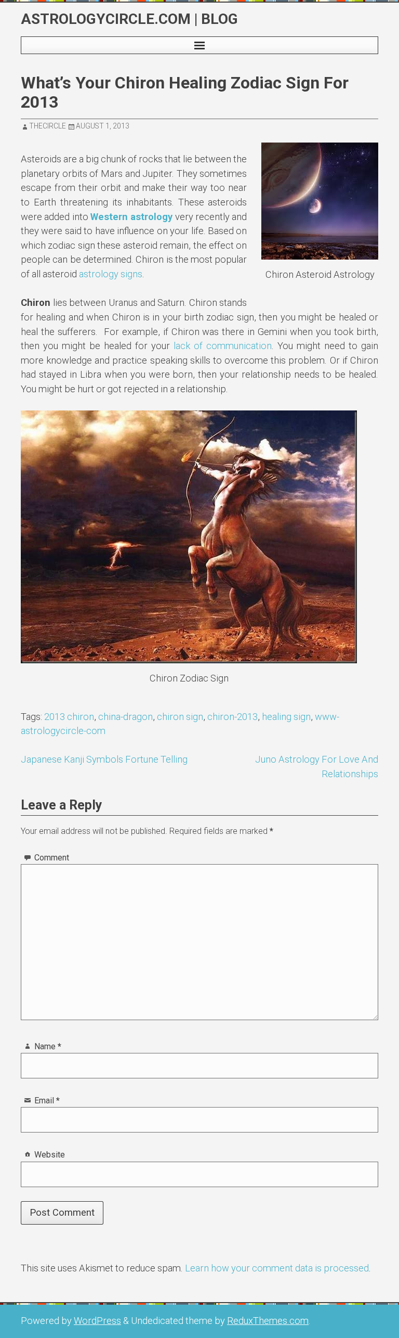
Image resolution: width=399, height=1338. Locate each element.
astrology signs (110, 273)
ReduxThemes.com (268, 1320)
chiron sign (180, 716)
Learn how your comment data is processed (277, 1268)
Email (47, 1100)
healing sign (286, 716)
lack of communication (223, 345)
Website (49, 1155)
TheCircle (47, 126)
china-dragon (125, 716)
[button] (199, 45)
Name (47, 1046)
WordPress (97, 1320)
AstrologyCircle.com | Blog (129, 19)
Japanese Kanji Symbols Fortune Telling (104, 759)
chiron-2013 (232, 716)
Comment (51, 858)
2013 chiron (69, 716)
